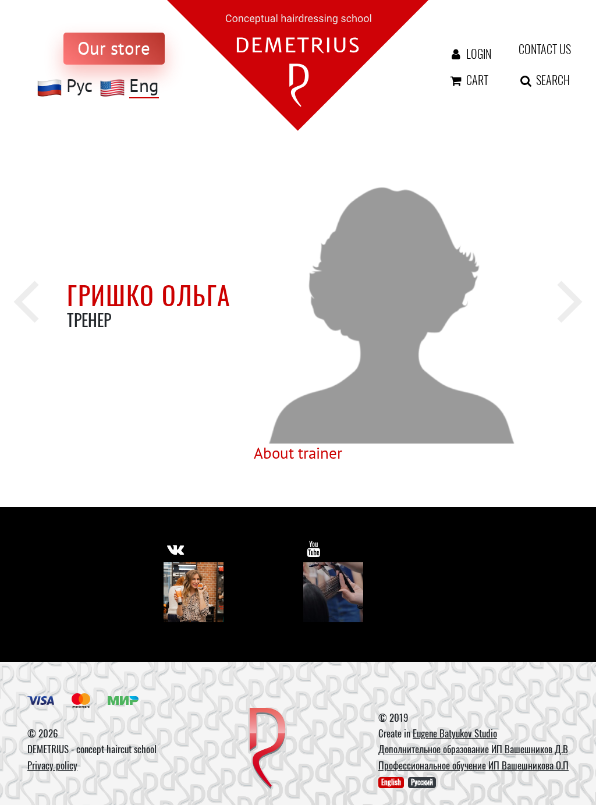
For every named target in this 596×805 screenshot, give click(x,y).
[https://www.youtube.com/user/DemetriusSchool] (313, 548)
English (391, 782)
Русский (422, 782)
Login (476, 53)
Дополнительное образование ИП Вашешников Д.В (473, 749)
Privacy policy (52, 765)
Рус (79, 86)
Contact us (537, 49)
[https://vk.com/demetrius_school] (175, 548)
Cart (476, 79)
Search (544, 79)
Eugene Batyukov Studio (455, 733)
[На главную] (298, 64)
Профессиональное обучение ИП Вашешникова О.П (473, 765)
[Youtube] (333, 592)
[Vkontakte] (194, 592)
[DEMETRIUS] (267, 749)
